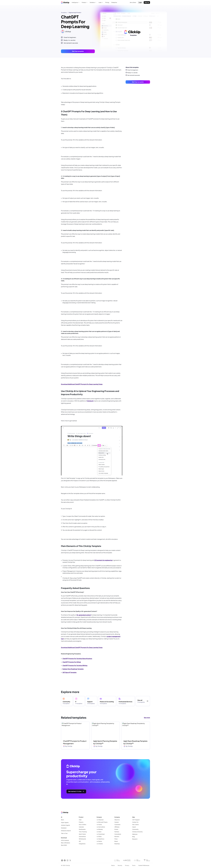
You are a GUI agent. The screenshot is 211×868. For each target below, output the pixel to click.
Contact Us (135, 822)
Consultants (117, 834)
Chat (80, 819)
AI (61, 817)
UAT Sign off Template (69, 672)
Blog (133, 836)
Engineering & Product (75, 12)
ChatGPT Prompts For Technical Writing (74, 665)
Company (117, 817)
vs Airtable (100, 843)
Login (140, 2)
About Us (117, 819)
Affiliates (116, 827)
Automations (82, 836)
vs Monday (100, 829)
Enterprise (114, 2)
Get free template (78, 51)
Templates (64, 12)
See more (147, 717)
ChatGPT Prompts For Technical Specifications (77, 658)
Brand (116, 841)
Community (135, 829)
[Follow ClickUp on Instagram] (67, 860)
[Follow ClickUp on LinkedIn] (62, 860)
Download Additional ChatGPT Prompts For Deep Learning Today (82, 384)
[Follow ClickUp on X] (70, 860)
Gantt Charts (82, 834)
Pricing (107, 2)
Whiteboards (82, 839)
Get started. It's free (74, 791)
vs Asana (99, 824)
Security (120, 865)
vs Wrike (99, 836)
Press (116, 839)
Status (113, 865)
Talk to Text (64, 833)
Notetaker (64, 828)
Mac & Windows (65, 842)
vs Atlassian (100, 819)
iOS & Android (65, 840)
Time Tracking (83, 831)
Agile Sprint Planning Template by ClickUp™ (105, 742)
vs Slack (99, 831)
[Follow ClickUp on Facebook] (65, 860)
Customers (117, 824)
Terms (133, 865)
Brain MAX (64, 845)
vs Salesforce (100, 839)
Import (134, 827)
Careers (116, 822)
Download (64, 837)
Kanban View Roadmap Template (73, 669)
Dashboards (82, 829)
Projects (81, 822)
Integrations (82, 843)
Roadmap (117, 843)
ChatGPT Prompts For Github (71, 662)
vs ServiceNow (101, 827)
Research (134, 839)
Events (116, 829)
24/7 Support (136, 819)
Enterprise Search (66, 830)
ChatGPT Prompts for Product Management (74, 742)
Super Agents (65, 822)
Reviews (116, 836)
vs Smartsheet (101, 834)
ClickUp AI (90, 401)
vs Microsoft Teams (102, 822)
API (80, 841)
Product (81, 817)
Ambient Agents (65, 825)
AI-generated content (84, 615)
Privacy (127, 865)
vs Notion (99, 841)
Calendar (81, 827)
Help (133, 817)
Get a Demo (135, 824)
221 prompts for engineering (103, 560)
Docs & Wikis (82, 824)
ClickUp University (137, 831)
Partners (116, 831)
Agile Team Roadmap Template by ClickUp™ (135, 742)
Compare (99, 817)
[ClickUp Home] (65, 2)
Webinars (134, 834)
